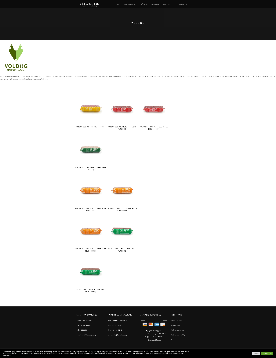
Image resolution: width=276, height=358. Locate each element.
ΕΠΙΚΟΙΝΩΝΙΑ (182, 4)
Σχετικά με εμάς (176, 320)
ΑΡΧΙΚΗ (116, 4)
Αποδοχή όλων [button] (267, 353)
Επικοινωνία (175, 340)
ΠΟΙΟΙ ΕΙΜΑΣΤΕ (129, 4)
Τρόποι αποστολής (178, 335)
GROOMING (155, 4)
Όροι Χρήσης (175, 325)
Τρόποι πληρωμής (177, 330)
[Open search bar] (190, 4)
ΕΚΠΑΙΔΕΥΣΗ (168, 4)
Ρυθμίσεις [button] (256, 353)
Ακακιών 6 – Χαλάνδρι (84, 320)
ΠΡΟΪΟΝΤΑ (143, 4)
